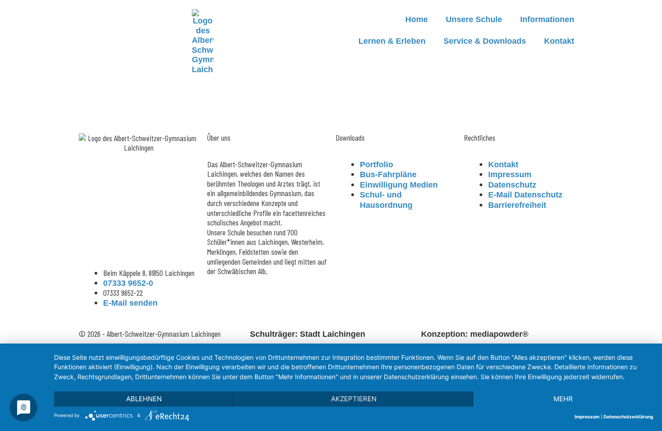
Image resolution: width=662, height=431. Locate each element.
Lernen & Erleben (392, 41)
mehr (563, 398)
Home (416, 19)
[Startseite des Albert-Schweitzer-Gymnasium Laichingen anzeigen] (202, 42)
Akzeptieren (353, 398)
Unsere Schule (474, 19)
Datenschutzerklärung (628, 416)
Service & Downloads (485, 41)
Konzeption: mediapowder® (474, 334)
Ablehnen (144, 398)
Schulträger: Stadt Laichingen (307, 334)
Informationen (547, 19)
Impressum (587, 416)
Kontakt (559, 41)
